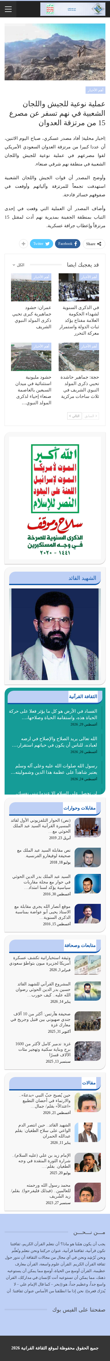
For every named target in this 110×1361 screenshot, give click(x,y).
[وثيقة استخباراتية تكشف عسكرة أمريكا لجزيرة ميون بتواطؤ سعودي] (88, 965)
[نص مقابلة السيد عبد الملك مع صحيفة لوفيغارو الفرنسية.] (88, 857)
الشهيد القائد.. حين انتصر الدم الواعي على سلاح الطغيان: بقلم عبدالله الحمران (43, 1130)
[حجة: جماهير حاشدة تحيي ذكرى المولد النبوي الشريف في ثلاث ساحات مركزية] (79, 357)
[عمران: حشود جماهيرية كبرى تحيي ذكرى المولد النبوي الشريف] (31, 287)
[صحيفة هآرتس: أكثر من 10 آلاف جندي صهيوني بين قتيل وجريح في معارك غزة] (88, 1021)
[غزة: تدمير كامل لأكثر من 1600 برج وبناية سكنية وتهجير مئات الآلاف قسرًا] (88, 1051)
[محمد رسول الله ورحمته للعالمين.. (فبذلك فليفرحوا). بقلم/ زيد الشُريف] (88, 1192)
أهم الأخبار (95, 90)
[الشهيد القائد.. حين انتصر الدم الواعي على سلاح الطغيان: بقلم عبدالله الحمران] (88, 1132)
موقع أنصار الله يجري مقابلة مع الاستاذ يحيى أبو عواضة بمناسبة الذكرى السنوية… (42, 912)
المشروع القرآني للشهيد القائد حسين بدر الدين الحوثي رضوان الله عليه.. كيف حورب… (43, 989)
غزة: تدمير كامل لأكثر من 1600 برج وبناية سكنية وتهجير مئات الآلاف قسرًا (43, 1049)
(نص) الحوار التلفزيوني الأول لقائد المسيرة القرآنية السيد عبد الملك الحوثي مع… (41, 826)
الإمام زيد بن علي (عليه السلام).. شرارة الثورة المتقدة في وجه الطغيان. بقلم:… (41, 1161)
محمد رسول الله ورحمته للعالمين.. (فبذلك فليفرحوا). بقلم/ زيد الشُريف (41, 1191)
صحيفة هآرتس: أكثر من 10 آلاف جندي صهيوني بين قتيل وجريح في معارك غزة (40, 1019)
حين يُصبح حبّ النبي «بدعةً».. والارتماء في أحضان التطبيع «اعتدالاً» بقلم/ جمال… (45, 1100)
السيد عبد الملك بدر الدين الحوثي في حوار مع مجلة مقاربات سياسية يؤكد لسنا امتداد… (41, 882)
